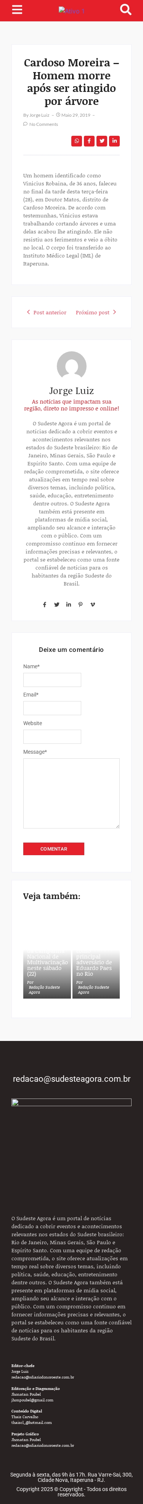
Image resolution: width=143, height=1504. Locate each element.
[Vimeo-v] (92, 604)
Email (31, 694)
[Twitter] (56, 604)
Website (32, 723)
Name (31, 666)
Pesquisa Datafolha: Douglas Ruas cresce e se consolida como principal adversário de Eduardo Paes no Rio (94, 947)
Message (35, 751)
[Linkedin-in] (68, 604)
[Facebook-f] (44, 604)
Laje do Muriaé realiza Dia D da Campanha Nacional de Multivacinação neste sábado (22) (47, 956)
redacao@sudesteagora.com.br (71, 1079)
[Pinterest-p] (80, 604)
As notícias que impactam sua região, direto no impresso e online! (71, 404)
